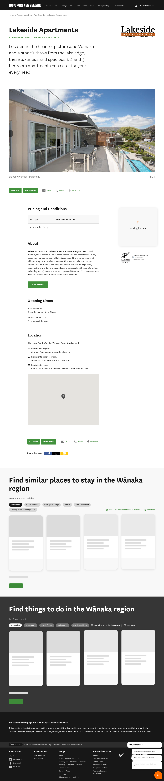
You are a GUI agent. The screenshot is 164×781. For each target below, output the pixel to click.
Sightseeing (63, 625)
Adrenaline (15, 625)
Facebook (17, 763)
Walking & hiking (80, 625)
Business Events (100, 765)
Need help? (38, 758)
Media (95, 755)
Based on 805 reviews (139, 259)
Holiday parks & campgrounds (23, 510)
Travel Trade (98, 761)
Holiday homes (32, 505)
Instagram (17, 759)
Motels (67, 505)
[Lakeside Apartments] (138, 31)
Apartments (15, 505)
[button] (51, 6)
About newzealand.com (69, 758)
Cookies (62, 774)
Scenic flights (46, 625)
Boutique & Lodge (51, 505)
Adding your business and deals (72, 761)
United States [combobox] (146, 6)
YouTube (16, 767)
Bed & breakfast (82, 505)
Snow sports (30, 625)
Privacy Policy (65, 771)
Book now (15, 190)
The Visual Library (100, 758)
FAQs (61, 755)
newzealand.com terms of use (136, 731)
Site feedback (39, 755)
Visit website (30, 190)
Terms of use (64, 768)
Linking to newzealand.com (70, 765)
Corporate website (100, 768)
